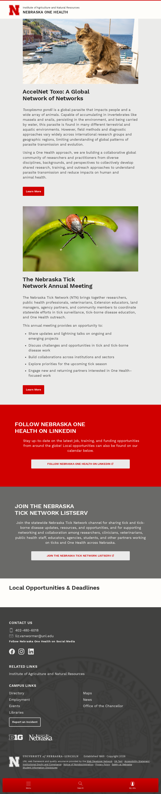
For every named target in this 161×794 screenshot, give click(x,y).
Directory (16, 693)
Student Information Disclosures (40, 767)
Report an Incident (25, 721)
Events (14, 706)
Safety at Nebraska (122, 764)
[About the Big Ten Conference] (16, 737)
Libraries (16, 712)
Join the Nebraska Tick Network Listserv (79, 555)
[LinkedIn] (31, 652)
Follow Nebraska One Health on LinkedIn (78, 463)
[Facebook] (12, 652)
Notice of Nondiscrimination (78, 764)
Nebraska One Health (45, 12)
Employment (19, 700)
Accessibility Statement (137, 761)
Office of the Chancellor (103, 706)
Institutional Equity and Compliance (42, 764)
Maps (87, 693)
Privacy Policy (102, 764)
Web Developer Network (99, 761)
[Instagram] (21, 652)
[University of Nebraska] (41, 737)
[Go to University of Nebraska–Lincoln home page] (14, 10)
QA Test (118, 761)
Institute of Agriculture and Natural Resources (51, 7)
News (87, 700)
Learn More (33, 191)
